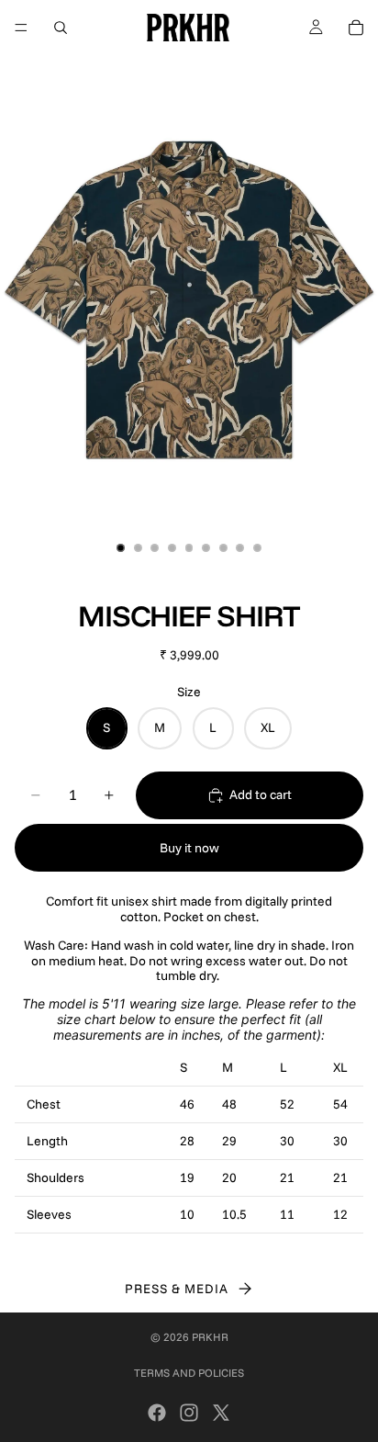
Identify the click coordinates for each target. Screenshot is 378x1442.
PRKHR (210, 1337)
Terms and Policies (189, 1373)
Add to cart (260, 794)
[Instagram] (189, 1413)
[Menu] (21, 27)
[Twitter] (221, 1413)
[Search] (60, 27)
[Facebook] (157, 1413)
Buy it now (189, 847)
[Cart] (356, 27)
